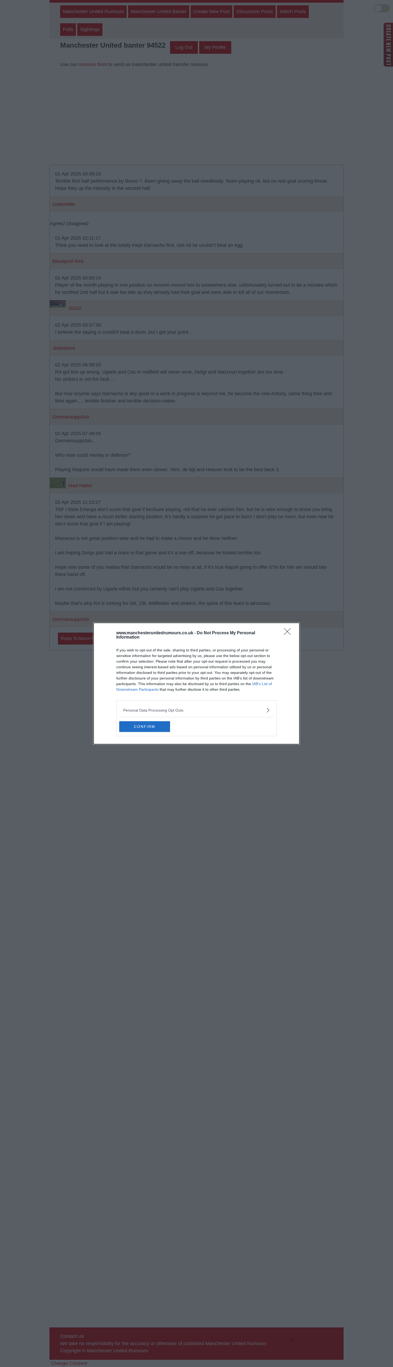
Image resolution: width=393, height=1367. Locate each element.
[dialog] (196, 683)
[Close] (289, 633)
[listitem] (196, 710)
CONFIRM (144, 726)
